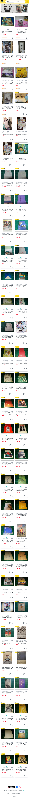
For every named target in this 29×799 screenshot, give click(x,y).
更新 (24, 790)
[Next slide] (13, 47)
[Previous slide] (2, 47)
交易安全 (15, 796)
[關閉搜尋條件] (13, 1)
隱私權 (13, 793)
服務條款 (8, 793)
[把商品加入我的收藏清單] (12, 38)
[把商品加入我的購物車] (26, 114)
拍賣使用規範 (18, 793)
